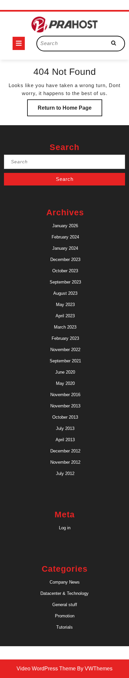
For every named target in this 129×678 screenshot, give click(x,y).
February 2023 (65, 338)
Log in (64, 527)
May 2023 (65, 304)
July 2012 (65, 473)
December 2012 (65, 450)
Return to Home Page (70, 110)
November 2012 (65, 462)
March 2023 (65, 327)
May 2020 (65, 383)
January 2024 (65, 248)
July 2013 (65, 428)
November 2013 (65, 405)
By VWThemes (94, 668)
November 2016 (65, 394)
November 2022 (65, 349)
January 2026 (65, 225)
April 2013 (65, 439)
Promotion (64, 615)
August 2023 (65, 293)
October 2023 (65, 270)
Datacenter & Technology (64, 593)
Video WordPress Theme (46, 668)
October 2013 (65, 417)
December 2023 (65, 259)
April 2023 (65, 315)
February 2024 (65, 237)
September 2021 (65, 360)
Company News (65, 582)
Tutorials (64, 627)
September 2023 (65, 282)
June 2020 (65, 372)
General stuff (64, 604)
